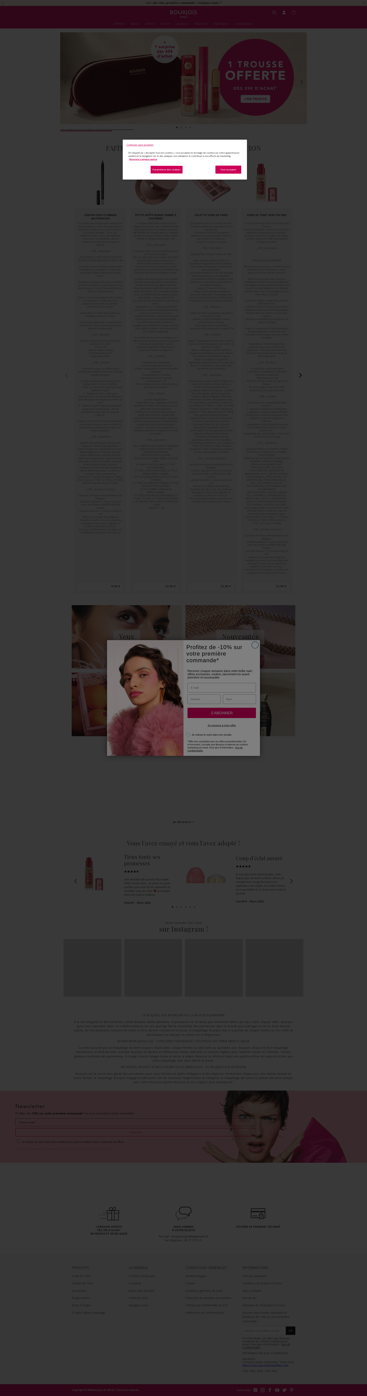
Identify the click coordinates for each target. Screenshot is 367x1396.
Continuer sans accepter (140, 145)
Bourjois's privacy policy (143, 159)
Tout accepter (228, 169)
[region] (185, 160)
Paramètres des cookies (167, 169)
